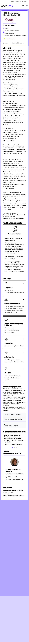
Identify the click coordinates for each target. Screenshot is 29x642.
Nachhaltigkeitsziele (17, 43)
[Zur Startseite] (7, 6)
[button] (12, 447)
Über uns (5, 43)
